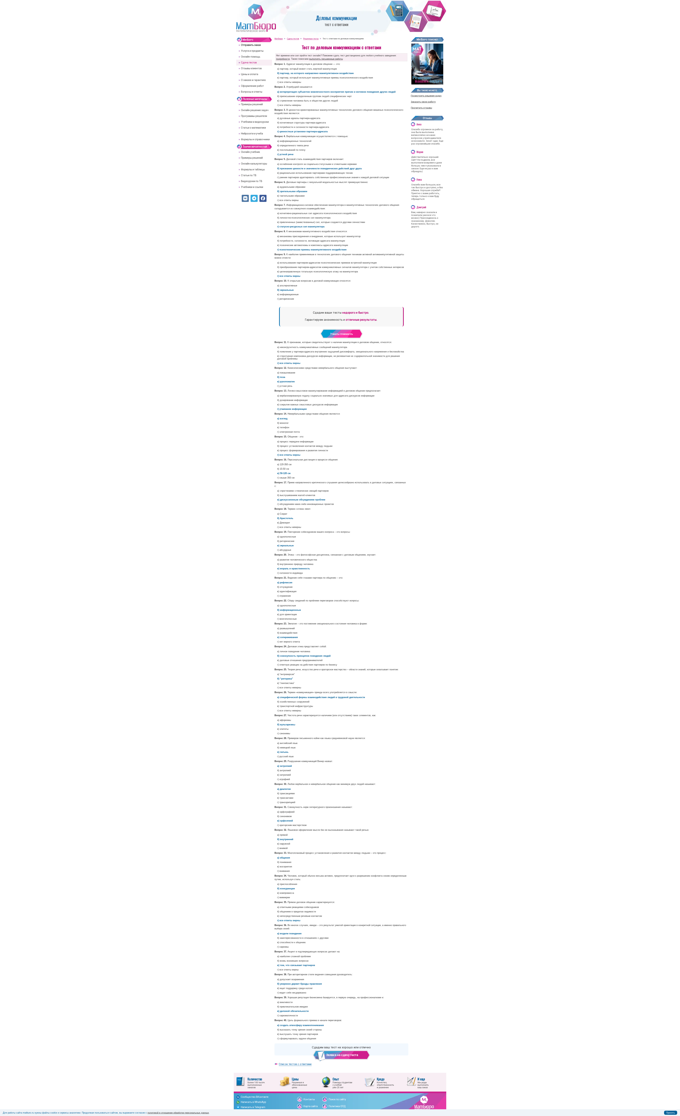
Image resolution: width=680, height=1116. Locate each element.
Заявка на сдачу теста (342, 1055)
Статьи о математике (253, 127)
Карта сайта (311, 1106)
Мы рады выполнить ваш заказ (423, 1083)
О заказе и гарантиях (253, 80)
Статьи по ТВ (248, 175)
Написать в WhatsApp (253, 1102)
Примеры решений (252, 104)
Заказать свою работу (423, 101)
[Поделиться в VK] (245, 198)
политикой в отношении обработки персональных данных (178, 1112)
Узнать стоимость (341, 333)
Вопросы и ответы (251, 91)
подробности (283, 59)
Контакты (309, 1099)
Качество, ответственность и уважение (385, 1083)
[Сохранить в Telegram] (254, 198)
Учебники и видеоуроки (255, 121)
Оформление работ (252, 85)
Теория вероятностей (255, 146)
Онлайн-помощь (250, 56)
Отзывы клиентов (251, 68)
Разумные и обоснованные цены (299, 1083)
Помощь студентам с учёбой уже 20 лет (342, 1083)
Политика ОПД (337, 1106)
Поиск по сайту (337, 1099)
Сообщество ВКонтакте (254, 1096)
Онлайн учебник (250, 152)
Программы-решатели (254, 116)
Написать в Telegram (253, 1107)
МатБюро (248, 39)
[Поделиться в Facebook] (263, 198)
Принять (670, 1112)
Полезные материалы (255, 99)
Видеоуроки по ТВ (251, 181)
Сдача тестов (249, 62)
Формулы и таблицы (253, 169)
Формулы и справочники (255, 139)
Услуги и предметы (252, 50)
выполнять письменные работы (326, 59)
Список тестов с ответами (295, 1064)
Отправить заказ (251, 45)
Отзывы (427, 118)
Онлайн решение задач (254, 110)
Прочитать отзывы (421, 107)
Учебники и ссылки (252, 187)
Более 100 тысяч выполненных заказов (256, 1083)
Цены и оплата (249, 74)
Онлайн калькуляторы (254, 163)
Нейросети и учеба (252, 133)
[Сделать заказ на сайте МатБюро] (427, 83)
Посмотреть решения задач (426, 95)
